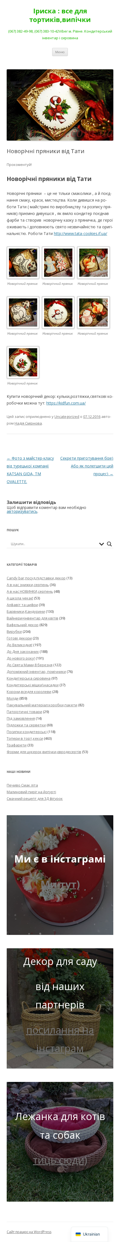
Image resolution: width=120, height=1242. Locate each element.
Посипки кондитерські (27, 731)
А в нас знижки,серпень (28, 584)
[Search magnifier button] (109, 544)
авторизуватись (22, 511)
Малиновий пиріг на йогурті (31, 791)
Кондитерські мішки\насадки (33, 684)
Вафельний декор (23, 624)
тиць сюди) (60, 1160)
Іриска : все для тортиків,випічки (60, 15)
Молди (12, 698)
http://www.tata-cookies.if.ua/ (80, 233)
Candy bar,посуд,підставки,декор (36, 577)
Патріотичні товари (24, 711)
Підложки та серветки (26, 724)
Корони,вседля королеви (29, 691)
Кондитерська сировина (29, 678)
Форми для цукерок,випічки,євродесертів (44, 751)
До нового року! (21, 658)
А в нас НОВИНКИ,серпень (30, 591)
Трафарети (17, 745)
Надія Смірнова (28, 423)
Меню (60, 52)
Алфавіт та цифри (22, 604)
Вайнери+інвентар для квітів (32, 618)
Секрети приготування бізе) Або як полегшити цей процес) (86, 465)
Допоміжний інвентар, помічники (36, 671)
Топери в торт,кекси (25, 738)
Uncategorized (66, 416)
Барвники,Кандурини (26, 611)
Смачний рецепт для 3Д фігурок (35, 798)
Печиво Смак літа (22, 785)
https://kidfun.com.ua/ (66, 403)
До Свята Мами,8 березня (29, 664)
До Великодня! (19, 644)
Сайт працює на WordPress (29, 1231)
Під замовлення (21, 718)
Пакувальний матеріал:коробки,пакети (42, 704)
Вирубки (14, 631)
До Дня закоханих (23, 651)
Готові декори (19, 638)
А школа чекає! (20, 598)
